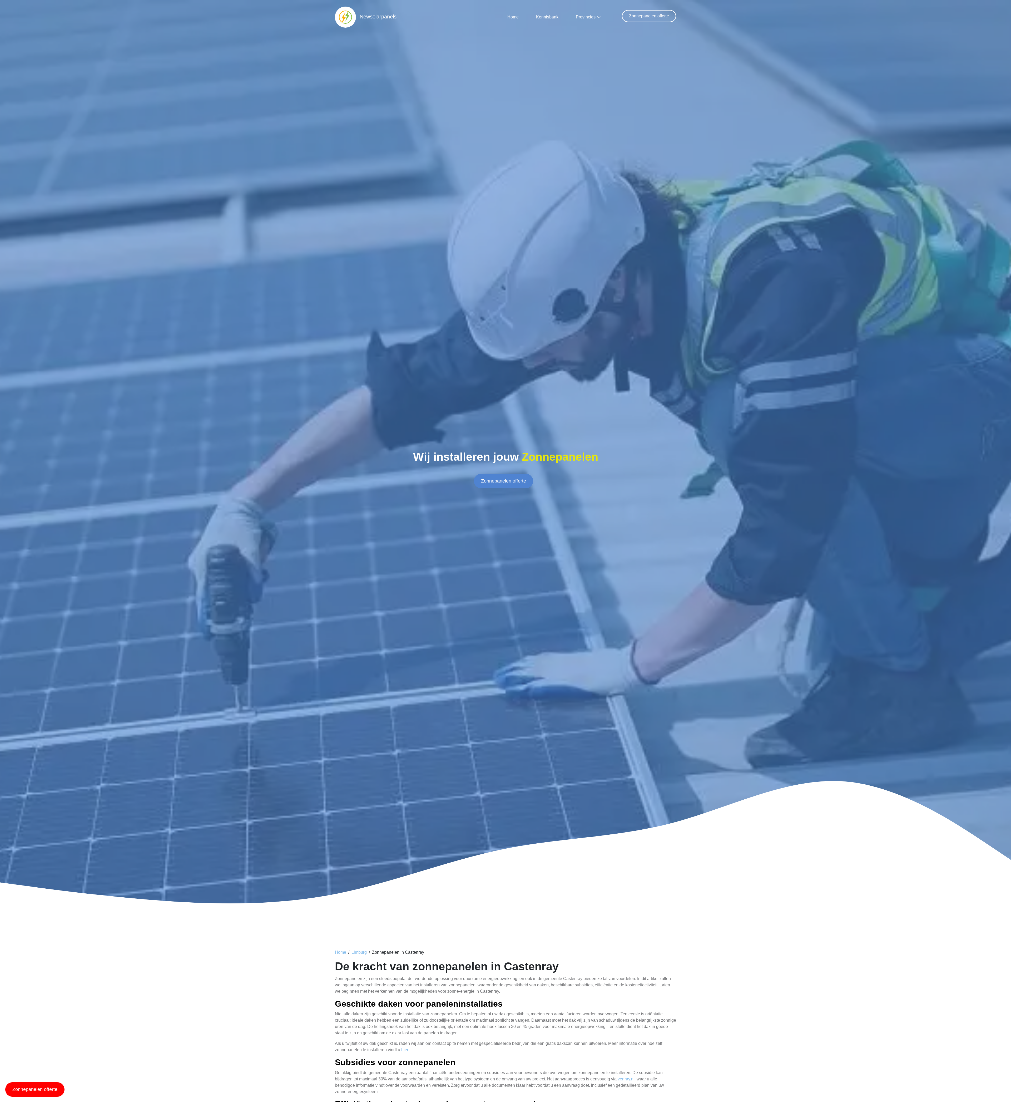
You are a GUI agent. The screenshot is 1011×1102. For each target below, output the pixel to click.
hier (404, 1049)
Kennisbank (547, 17)
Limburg (359, 952)
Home (513, 17)
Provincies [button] (586, 17)
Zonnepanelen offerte (649, 16)
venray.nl (626, 1079)
